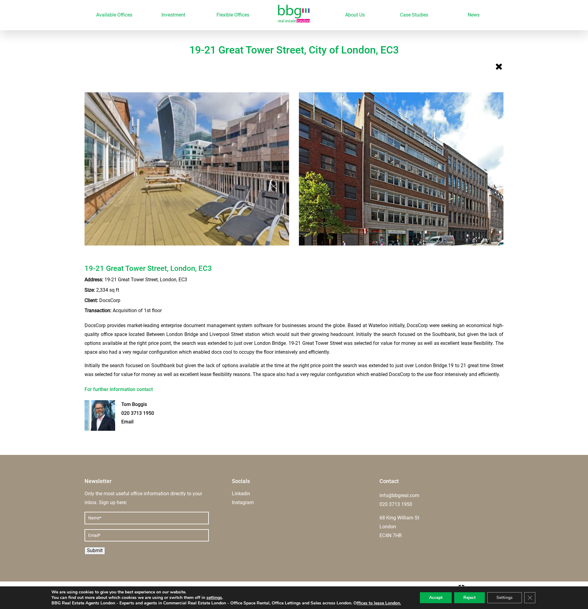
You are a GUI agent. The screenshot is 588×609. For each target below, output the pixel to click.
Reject (469, 597)
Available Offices (114, 15)
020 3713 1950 (137, 413)
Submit (95, 550)
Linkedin (241, 493)
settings (214, 597)
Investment (173, 15)
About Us (355, 15)
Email (127, 422)
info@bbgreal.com (399, 495)
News (474, 15)
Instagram (243, 502)
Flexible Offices (233, 15)
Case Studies (414, 15)
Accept (436, 597)
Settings (504, 597)
